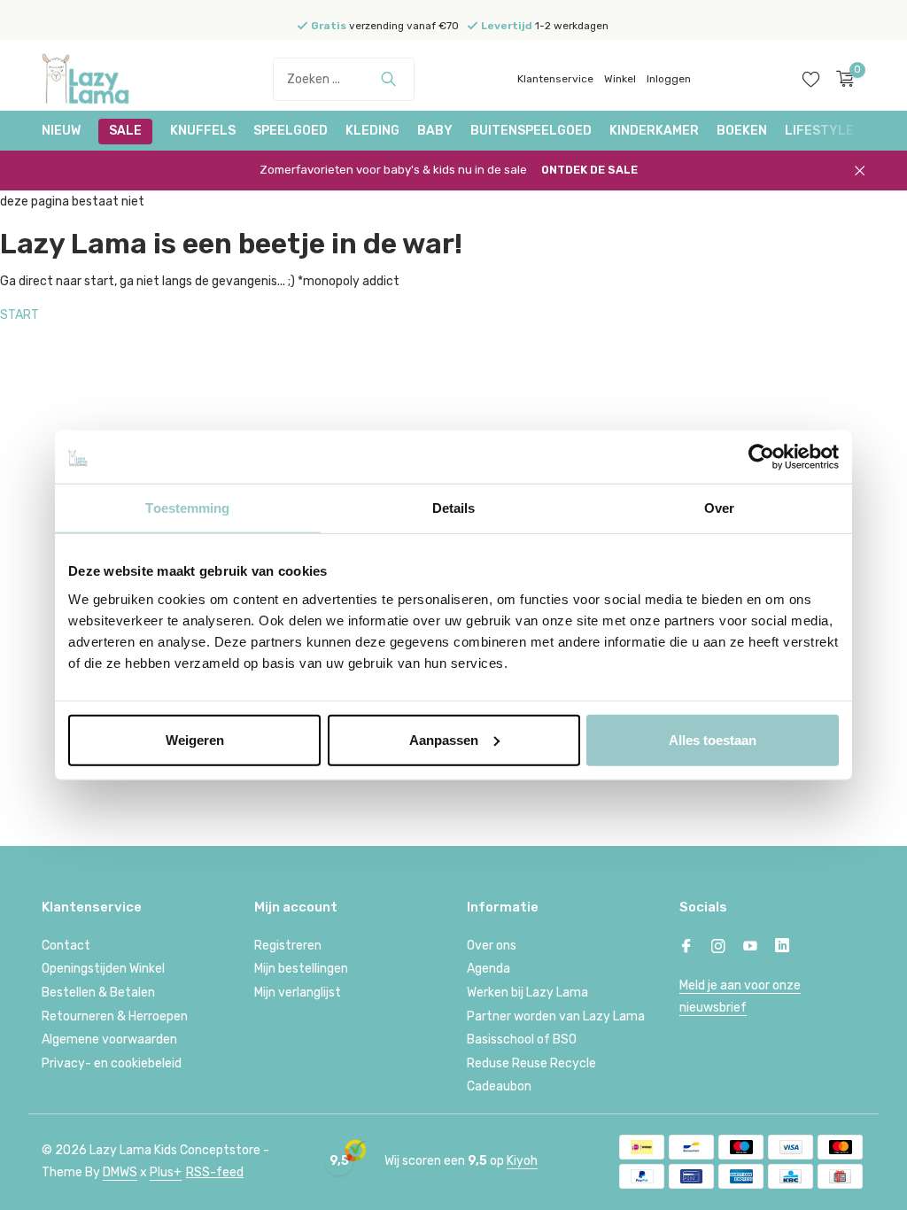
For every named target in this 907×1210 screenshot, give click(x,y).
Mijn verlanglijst (297, 992)
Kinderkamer (654, 130)
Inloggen (669, 79)
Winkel (620, 79)
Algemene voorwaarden (109, 1039)
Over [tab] (719, 508)
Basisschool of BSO (522, 1039)
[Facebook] (686, 948)
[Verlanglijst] (811, 79)
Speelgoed (290, 130)
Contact (66, 945)
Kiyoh (522, 1160)
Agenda (488, 968)
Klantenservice (555, 79)
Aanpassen (443, 739)
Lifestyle (819, 130)
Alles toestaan (712, 739)
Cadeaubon (499, 1086)
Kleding (372, 130)
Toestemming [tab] (187, 508)
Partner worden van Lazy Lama (556, 1016)
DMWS (120, 1172)
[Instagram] (718, 948)
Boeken (742, 130)
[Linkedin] (782, 948)
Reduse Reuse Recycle (531, 1063)
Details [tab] (454, 508)
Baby (435, 130)
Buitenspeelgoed (531, 130)
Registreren (288, 945)
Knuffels (203, 130)
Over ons (491, 945)
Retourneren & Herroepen (115, 1016)
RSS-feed (215, 1172)
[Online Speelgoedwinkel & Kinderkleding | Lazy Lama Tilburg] (108, 78)
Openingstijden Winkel (103, 968)
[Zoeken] (388, 79)
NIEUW (61, 130)
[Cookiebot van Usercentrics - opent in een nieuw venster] (761, 457)
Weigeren (195, 739)
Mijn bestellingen (301, 968)
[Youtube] (750, 948)
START (19, 314)
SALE (125, 130)
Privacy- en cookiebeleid (112, 1063)
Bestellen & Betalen (98, 992)
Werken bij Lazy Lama (527, 992)
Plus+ (166, 1172)
